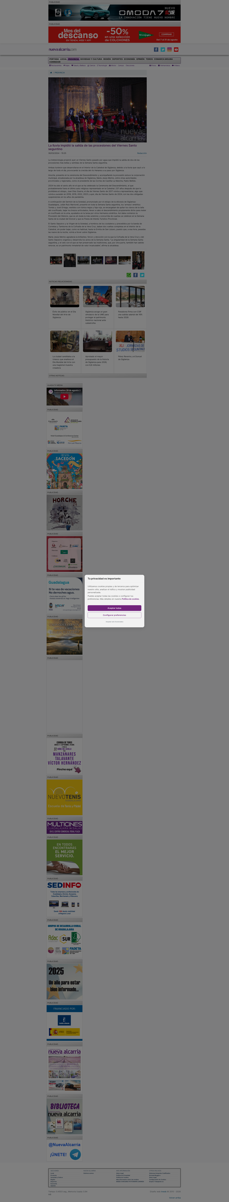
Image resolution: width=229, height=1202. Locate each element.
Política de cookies (130, 599)
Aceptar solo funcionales (114, 622)
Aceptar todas (114, 608)
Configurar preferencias (114, 615)
